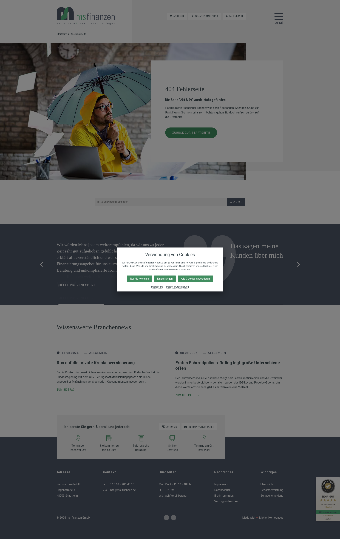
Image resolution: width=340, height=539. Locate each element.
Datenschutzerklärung (177, 286)
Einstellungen (165, 278)
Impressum (157, 286)
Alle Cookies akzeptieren (195, 278)
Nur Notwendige (139, 278)
